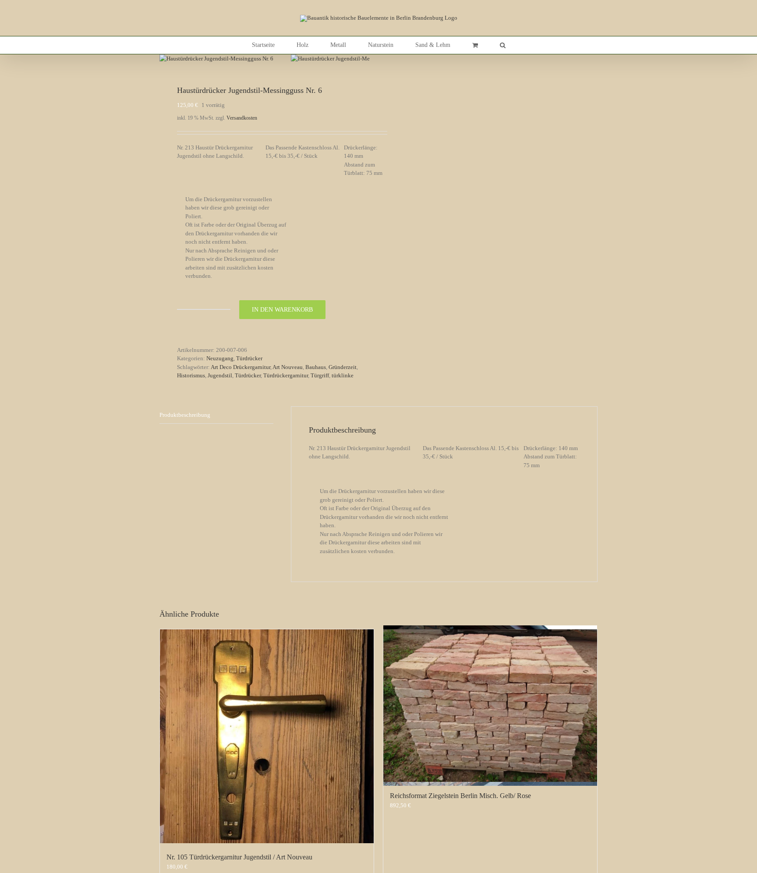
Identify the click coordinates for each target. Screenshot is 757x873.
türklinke (343, 375)
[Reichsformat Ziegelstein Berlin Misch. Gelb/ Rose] (490, 705)
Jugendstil (220, 375)
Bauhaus (315, 367)
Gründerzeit (343, 367)
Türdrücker (249, 358)
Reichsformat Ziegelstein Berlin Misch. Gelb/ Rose (460, 795)
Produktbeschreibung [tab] (184, 415)
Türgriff (320, 375)
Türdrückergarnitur (285, 375)
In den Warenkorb (282, 309)
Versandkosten (241, 118)
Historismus (191, 375)
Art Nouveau (287, 367)
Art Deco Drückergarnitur (240, 367)
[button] (502, 45)
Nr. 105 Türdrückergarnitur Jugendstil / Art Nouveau (239, 857)
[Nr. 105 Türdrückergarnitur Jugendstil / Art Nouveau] (267, 736)
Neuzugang (219, 358)
